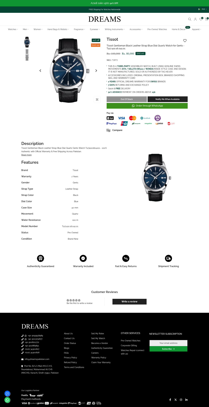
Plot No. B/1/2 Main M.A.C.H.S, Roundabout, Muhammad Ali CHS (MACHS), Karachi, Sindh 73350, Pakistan (40, 369)
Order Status (70, 343)
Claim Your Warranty (101, 362)
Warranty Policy (98, 357)
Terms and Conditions (74, 367)
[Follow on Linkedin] (186, 399)
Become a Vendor (99, 343)
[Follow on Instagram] (181, 399)
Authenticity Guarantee (102, 348)
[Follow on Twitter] (175, 399)
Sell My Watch (98, 338)
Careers (95, 353)
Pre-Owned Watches (157, 29)
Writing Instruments (114, 29)
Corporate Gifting (129, 345)
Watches (12, 29)
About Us (68, 333)
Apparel (195, 29)
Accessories (135, 29)
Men (25, 29)
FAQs (66, 353)
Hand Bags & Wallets (57, 29)
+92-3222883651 (31, 346)
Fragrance (78, 29)
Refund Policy (70, 362)
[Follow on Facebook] (170, 399)
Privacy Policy (70, 357)
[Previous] (40, 70)
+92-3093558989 (35, 335)
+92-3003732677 (34, 339)
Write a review (129, 301)
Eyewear (94, 29)
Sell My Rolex (97, 333)
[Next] (96, 70)
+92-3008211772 (31, 342)
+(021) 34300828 (31, 352)
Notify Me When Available (168, 99)
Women (37, 29)
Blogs (66, 348)
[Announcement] (104, 3)
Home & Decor (180, 29)
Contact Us (69, 338)
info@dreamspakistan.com (36, 359)
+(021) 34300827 (31, 349)
